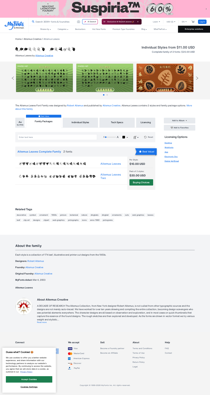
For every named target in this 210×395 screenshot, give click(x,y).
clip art (27, 220)
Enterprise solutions (194, 29)
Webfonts (169, 147)
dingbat (105, 215)
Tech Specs (117, 122)
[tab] (103, 94)
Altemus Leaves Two (110, 176)
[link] (32, 22)
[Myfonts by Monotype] (14, 25)
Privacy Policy (139, 357)
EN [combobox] (183, 21)
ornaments (117, 215)
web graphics (138, 215)
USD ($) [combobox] (170, 21)
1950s (54, 215)
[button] (206, 9)
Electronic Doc (171, 156)
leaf (18, 220)
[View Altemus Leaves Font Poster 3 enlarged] (165, 78)
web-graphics (59, 220)
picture (63, 215)
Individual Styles (80, 122)
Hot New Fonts (99, 29)
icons (84, 220)
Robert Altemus (75, 105)
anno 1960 (94, 220)
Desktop (168, 143)
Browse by (44, 29)
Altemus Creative (32, 39)
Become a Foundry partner (112, 348)
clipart (46, 220)
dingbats (94, 215)
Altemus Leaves (110, 164)
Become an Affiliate (109, 353)
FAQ (167, 348)
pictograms (108, 220)
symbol (33, 215)
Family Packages (43, 121)
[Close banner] (138, 21)
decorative (21, 215)
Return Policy (139, 362)
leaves (150, 215)
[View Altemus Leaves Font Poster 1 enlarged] (44, 78)
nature (84, 215)
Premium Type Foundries (124, 29)
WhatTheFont (159, 29)
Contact (168, 353)
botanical (74, 215)
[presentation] (13, 78)
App (166, 152)
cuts (127, 215)
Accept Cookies (29, 379)
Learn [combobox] (155, 21)
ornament (43, 215)
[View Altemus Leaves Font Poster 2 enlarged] (104, 78)
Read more (42, 322)
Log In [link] (202, 22)
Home (18, 39)
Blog (143, 29)
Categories (62, 29)
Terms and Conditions (142, 348)
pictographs (73, 220)
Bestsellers (80, 29)
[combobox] (64, 22)
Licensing (146, 122)
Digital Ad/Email (172, 161)
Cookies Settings (29, 386)
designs (36, 220)
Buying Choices (141, 182)
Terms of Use (139, 353)
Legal (135, 367)
